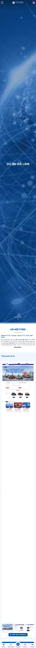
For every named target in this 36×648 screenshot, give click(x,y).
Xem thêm (17, 347)
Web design (11, 646)
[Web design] (10, 644)
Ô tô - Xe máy (12, 335)
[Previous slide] (4, 493)
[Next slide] (32, 493)
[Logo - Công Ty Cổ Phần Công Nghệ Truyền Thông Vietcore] (17, 2)
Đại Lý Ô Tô (21, 335)
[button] (18, 319)
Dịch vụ (25, 646)
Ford (27, 335)
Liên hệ (32, 646)
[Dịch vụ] (25, 644)
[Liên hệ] (32, 644)
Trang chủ (18, 646)
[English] (33, 2)
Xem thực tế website (19, 634)
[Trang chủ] (18, 644)
